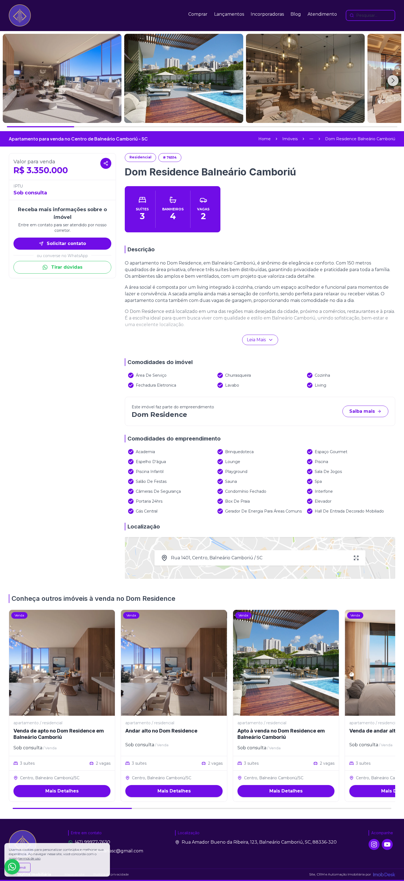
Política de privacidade (111, 874)
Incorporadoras (267, 14)
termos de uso (29, 858)
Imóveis (290, 138)
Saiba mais (362, 411)
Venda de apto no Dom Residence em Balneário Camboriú (58, 734)
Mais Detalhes (62, 791)
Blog (295, 14)
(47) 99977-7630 (92, 842)
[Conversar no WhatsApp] (12, 866)
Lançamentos (229, 14)
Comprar (197, 14)
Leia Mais (256, 339)
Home (264, 138)
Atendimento (322, 14)
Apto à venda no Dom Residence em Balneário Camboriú (281, 734)
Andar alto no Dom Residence (161, 731)
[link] (360, 139)
